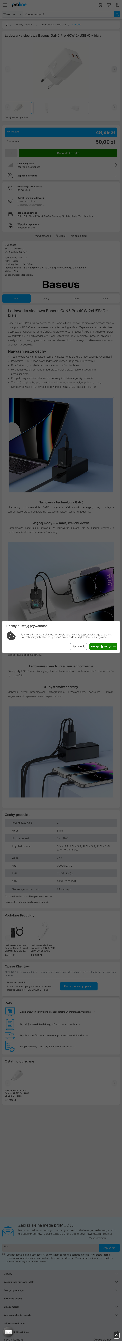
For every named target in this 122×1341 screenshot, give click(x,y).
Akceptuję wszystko (103, 646)
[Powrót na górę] (116, 1335)
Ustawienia (78, 646)
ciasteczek (51, 634)
